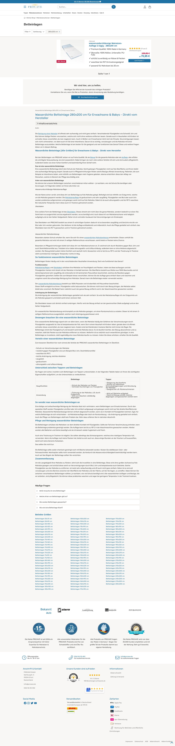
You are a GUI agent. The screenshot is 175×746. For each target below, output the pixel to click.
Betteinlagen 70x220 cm (44, 553)
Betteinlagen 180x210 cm (115, 532)
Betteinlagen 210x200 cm (115, 560)
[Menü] (25, 7)
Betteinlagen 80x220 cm (44, 571)
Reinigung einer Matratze (47, 134)
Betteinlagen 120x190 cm (80, 537)
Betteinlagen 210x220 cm (115, 566)
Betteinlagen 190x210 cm (115, 542)
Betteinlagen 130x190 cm (80, 547)
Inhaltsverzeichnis (48, 123)
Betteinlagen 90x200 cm (44, 579)
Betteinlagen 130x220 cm (80, 555)
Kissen (74, 13)
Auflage (125, 157)
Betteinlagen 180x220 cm (115, 534)
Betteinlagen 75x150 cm (43, 558)
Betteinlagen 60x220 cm (44, 537)
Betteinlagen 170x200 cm (115, 519)
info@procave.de (127, 656)
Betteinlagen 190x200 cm (115, 539)
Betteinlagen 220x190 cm (115, 568)
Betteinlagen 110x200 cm (80, 529)
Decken (79, 13)
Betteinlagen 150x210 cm (80, 573)
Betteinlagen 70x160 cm (44, 542)
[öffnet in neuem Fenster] (94, 690)
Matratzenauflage (72, 197)
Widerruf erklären (167, 741)
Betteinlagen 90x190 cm (44, 576)
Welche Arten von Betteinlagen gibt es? (53, 496)
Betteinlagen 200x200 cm (115, 550)
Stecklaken (71, 212)
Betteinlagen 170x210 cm (115, 521)
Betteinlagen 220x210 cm (115, 573)
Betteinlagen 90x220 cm (44, 584)
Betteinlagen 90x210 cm (44, 581)
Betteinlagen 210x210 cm (115, 563)
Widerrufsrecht (115, 673)
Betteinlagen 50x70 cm (43, 519)
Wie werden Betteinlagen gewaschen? (52, 502)
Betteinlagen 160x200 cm (80, 581)
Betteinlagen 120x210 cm (80, 542)
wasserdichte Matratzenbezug (50, 284)
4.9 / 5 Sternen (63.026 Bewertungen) (87, 1)
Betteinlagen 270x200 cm (115, 581)
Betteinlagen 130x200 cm (80, 550)
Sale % (102, 13)
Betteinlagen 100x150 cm (44, 586)
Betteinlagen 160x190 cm (80, 579)
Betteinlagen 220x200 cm (115, 571)
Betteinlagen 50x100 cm (44, 524)
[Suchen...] (114, 7)
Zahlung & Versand (117, 677)
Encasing (87, 13)
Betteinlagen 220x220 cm (115, 576)
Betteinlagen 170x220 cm (115, 524)
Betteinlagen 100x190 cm (44, 589)
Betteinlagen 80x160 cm (44, 560)
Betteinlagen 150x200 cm (80, 571)
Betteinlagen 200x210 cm (115, 553)
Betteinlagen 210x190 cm (115, 558)
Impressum (129, 741)
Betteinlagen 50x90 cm (43, 521)
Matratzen (46, 13)
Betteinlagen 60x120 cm (44, 526)
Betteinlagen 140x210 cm (80, 563)
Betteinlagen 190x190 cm (115, 537)
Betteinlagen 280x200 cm (115, 584)
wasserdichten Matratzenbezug (96, 238)
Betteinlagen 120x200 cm (80, 539)
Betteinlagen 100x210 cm (80, 521)
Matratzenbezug (56, 13)
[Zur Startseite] (35, 6)
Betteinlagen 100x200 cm (80, 519)
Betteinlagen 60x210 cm (44, 534)
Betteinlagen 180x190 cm (115, 526)
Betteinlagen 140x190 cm (80, 558)
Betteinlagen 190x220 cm (115, 545)
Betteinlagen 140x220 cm (80, 566)
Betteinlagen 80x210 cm (44, 568)
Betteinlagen (55, 18)
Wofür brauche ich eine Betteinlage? (52, 491)
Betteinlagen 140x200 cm (80, 560)
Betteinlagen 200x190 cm (115, 547)
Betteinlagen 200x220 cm (115, 555)
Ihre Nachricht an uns (89, 97)
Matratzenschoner (35, 13)
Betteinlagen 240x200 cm (115, 579)
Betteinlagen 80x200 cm (44, 566)
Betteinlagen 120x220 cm (80, 545)
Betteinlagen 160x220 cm (80, 586)
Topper (26, 13)
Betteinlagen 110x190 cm (79, 526)
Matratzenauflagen (42, 268)
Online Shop (31, 18)
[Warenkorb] (149, 6)
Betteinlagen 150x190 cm (80, 568)
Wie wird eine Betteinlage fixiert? (51, 508)
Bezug (92, 157)
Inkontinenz (94, 13)
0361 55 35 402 (79, 656)
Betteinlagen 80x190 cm (44, 563)
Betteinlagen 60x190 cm (44, 529)
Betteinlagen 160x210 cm (80, 584)
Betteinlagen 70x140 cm (44, 539)
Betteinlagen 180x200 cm (115, 529)
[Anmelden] (145, 6)
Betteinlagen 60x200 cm (44, 532)
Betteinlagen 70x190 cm (44, 545)
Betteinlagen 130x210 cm (80, 553)
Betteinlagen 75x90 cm (43, 555)
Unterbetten (67, 13)
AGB (146, 741)
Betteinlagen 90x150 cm (44, 573)
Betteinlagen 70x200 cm (44, 547)
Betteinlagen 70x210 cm (44, 550)
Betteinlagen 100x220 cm (80, 524)
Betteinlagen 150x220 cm (80, 576)
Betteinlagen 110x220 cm (80, 534)
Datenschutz (139, 741)
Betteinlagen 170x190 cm (79, 589)
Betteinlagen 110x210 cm (79, 532)
